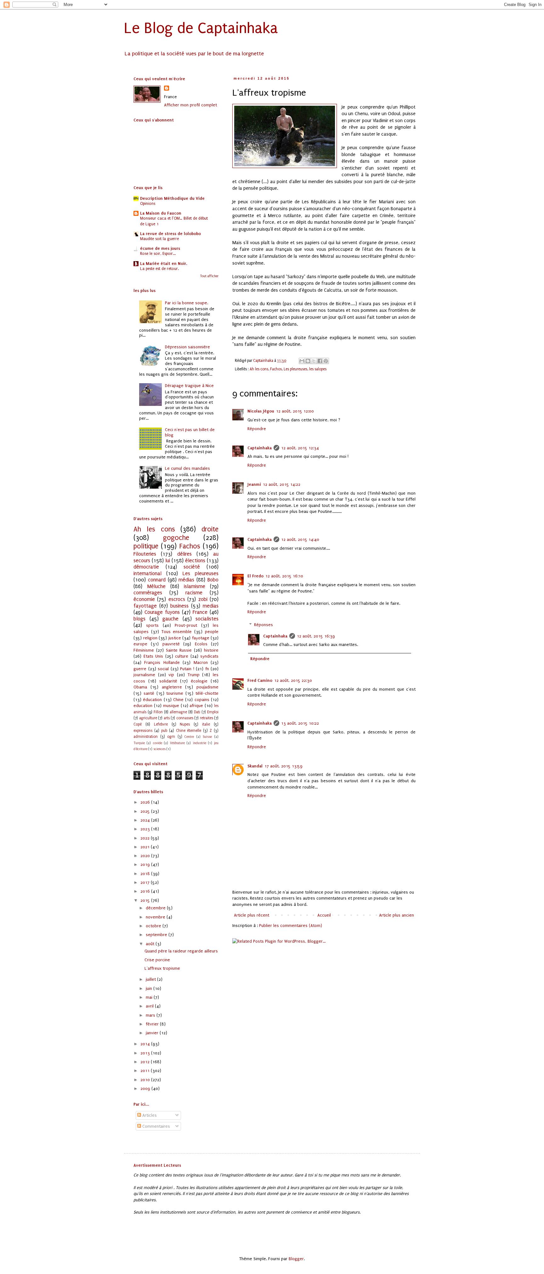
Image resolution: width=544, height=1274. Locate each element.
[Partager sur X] (314, 361)
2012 (145, 1061)
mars (151, 1015)
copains (202, 699)
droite (209, 529)
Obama (140, 687)
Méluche (156, 586)
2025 (145, 811)
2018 (145, 873)
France (200, 612)
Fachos (276, 369)
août (151, 943)
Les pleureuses (295, 369)
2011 (145, 1070)
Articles (149, 1115)
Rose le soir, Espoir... (158, 253)
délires (184, 554)
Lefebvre (161, 724)
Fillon (158, 712)
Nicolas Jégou (260, 411)
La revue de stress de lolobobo (170, 233)
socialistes (207, 619)
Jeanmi (254, 484)
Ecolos (201, 644)
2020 (145, 855)
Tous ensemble (177, 631)
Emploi (212, 712)
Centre (189, 737)
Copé (137, 724)
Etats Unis (153, 656)
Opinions (147, 203)
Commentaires (155, 1126)
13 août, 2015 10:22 (300, 723)
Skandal (255, 766)
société (192, 567)
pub (164, 730)
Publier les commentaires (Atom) (290, 925)
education (142, 705)
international (147, 573)
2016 (145, 891)
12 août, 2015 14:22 (281, 484)
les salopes (317, 369)
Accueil (324, 915)
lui (167, 561)
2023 (145, 829)
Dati (197, 712)
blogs (139, 619)
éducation (152, 699)
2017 (145, 882)
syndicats (209, 656)
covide (157, 743)
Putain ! (187, 668)
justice (174, 638)
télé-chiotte (207, 693)
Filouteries (144, 554)
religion (150, 638)
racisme (193, 593)
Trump (194, 674)
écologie (199, 681)
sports (152, 625)
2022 (145, 838)
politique (145, 546)
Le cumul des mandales (187, 468)
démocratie (146, 567)
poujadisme (207, 687)
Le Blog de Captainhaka (201, 28)
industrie (199, 743)
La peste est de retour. (159, 269)
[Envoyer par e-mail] (302, 361)
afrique (196, 705)
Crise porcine (157, 959)
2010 (145, 1079)
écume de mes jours (160, 248)
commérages (147, 593)
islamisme (194, 586)
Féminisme (143, 650)
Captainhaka (259, 448)
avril (150, 1006)
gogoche (176, 538)
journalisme (144, 674)
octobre (154, 925)
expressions (142, 730)
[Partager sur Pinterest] (326, 361)
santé (149, 693)
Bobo (212, 580)
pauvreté (171, 644)
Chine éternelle (188, 730)
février (153, 1024)
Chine (178, 699)
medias (210, 606)
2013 (145, 1053)
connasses (184, 718)
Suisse (207, 737)
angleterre (172, 687)
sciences (159, 749)
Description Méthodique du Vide (172, 198)
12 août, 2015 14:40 (300, 539)
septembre (157, 934)
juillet (151, 979)
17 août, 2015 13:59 (283, 766)
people (211, 631)
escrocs (176, 599)
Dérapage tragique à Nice (189, 385)
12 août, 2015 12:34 (300, 448)
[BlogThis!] (308, 361)
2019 (145, 864)
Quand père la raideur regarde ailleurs (181, 951)
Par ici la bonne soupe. (186, 302)
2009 (145, 1088)
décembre (156, 908)
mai (150, 997)
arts (167, 718)
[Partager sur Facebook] (320, 361)
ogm (171, 736)
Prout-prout (186, 625)
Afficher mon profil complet (190, 105)
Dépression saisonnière (187, 347)
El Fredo (255, 576)
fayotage (200, 638)
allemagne (178, 712)
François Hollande (161, 662)
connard (157, 580)
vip (171, 674)
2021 (145, 847)
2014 (145, 1043)
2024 (145, 820)
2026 (145, 802)
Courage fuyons (162, 612)
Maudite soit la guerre (159, 239)
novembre (156, 917)
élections (195, 561)
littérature (177, 743)
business (179, 606)
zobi (202, 599)
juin (149, 988)
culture (181, 656)
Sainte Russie (179, 650)
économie (144, 599)
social (163, 668)
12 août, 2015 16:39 (316, 636)
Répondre (256, 428)
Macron (201, 662)
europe (140, 644)
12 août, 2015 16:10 (284, 576)
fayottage (145, 606)
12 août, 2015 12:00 (295, 411)
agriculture (148, 718)
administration (145, 736)
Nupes (185, 724)
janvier (153, 1032)
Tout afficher (209, 276)
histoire (211, 650)
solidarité (168, 681)
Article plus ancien (396, 915)
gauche (170, 619)
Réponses (263, 624)
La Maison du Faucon (160, 213)
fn (207, 668)
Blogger (296, 1258)
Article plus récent (251, 915)
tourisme (174, 693)
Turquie (139, 743)
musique (171, 705)
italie (206, 724)
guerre (139, 668)
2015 (145, 900)
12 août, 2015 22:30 (293, 680)
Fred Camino (259, 680)
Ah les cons (259, 369)
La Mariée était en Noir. (163, 263)
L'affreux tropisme (162, 968)
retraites (206, 718)
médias (186, 580)
